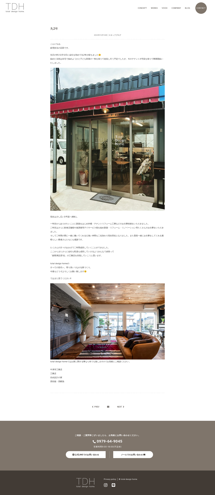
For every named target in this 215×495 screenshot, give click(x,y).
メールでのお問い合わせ (132, 454)
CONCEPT (142, 8)
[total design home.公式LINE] (113, 486)
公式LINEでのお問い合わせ (86, 454)
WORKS (154, 8)
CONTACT (201, 8)
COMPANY (176, 8)
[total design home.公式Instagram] (105, 486)
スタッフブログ (115, 35)
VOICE (165, 8)
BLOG (187, 8)
